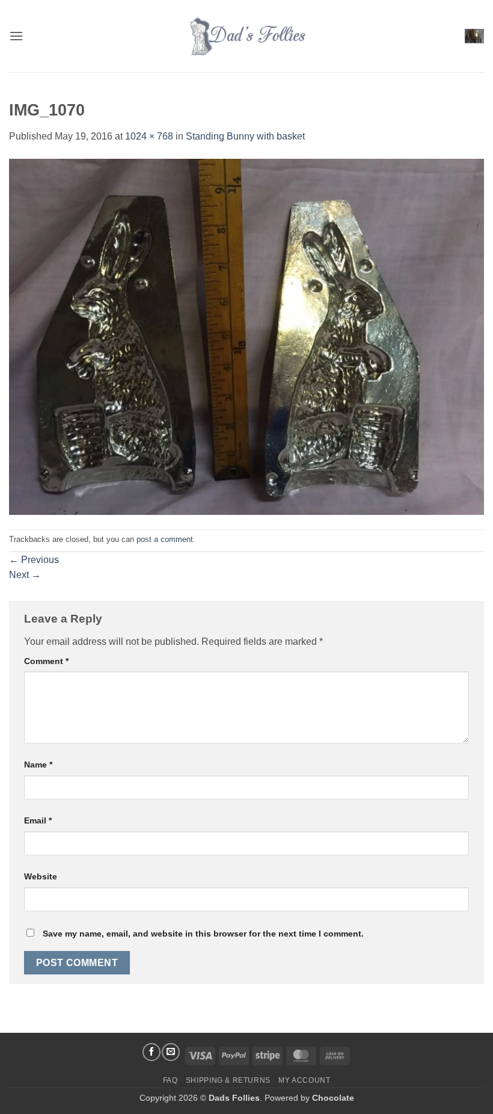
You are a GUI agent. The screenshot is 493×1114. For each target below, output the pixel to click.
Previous (34, 560)
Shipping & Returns (228, 1080)
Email (38, 820)
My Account (304, 1080)
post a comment (164, 539)
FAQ (170, 1080)
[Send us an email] (171, 1052)
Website (40, 876)
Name (38, 764)
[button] (16, 36)
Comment (46, 661)
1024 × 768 (149, 136)
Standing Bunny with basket (245, 136)
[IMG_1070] (246, 336)
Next (25, 575)
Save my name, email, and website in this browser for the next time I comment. (203, 933)
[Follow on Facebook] (151, 1052)
